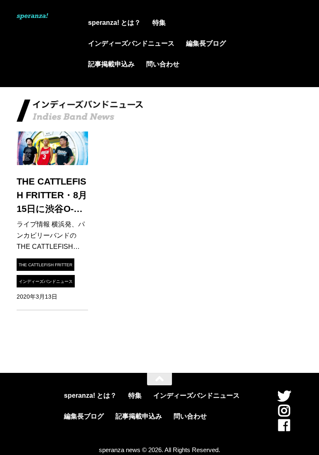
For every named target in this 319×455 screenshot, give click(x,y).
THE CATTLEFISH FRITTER (45, 265)
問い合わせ (162, 64)
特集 (159, 22)
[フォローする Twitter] (284, 396)
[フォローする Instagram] (284, 410)
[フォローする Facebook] (284, 425)
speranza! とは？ (114, 22)
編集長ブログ (206, 43)
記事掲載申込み (111, 64)
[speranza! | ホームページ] (32, 17)
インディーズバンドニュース (131, 43)
